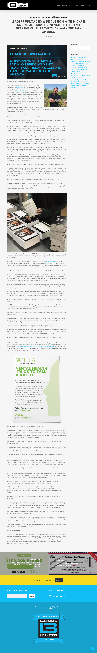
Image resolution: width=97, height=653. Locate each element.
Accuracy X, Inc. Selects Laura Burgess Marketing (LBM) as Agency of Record (79, 69)
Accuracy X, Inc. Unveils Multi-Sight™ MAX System (79, 58)
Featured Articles (35, 17)
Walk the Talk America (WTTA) (22, 91)
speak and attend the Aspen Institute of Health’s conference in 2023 (35, 346)
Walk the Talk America (61, 17)
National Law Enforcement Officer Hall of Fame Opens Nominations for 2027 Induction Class (80, 63)
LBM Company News (47, 17)
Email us (58, 580)
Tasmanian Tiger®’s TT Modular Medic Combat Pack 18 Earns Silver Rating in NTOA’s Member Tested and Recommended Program (80, 83)
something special (31, 343)
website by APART (48, 608)
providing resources (52, 261)
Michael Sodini (20, 87)
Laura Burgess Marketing (43, 607)
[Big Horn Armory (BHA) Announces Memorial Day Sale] (72, 563)
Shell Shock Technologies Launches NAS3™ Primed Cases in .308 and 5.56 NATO (80, 75)
